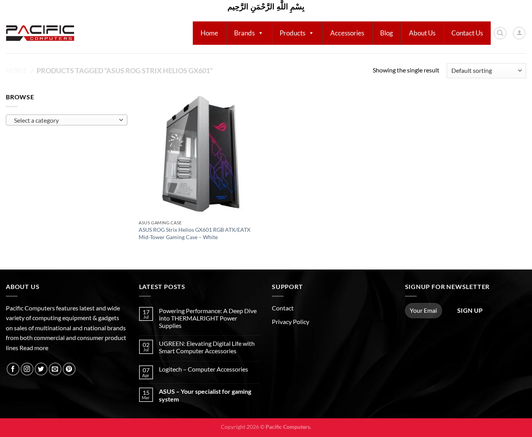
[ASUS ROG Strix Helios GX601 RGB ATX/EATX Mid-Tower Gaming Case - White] (201, 154)
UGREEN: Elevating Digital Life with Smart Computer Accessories (207, 347)
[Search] (500, 33)
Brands (244, 33)
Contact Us (467, 33)
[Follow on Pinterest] (69, 369)
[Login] (519, 33)
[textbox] (64, 120)
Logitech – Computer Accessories (203, 369)
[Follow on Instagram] (27, 369)
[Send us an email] (55, 369)
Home (209, 33)
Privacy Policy (290, 321)
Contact (283, 308)
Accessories (347, 33)
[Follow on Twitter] (41, 369)
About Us (422, 33)
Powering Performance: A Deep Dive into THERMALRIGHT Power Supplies (208, 318)
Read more (33, 347)
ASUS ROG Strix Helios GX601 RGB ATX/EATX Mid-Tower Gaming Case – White (194, 233)
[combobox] (66, 120)
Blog (386, 33)
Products (292, 33)
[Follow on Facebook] (13, 369)
